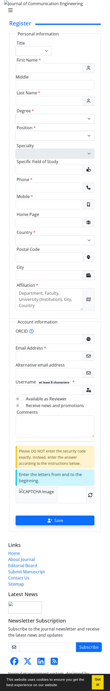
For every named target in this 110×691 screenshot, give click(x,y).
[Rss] (54, 663)
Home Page (28, 214)
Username (45, 382)
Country (26, 232)
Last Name (28, 93)
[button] (60, 685)
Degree (25, 111)
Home (14, 553)
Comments (27, 412)
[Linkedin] (41, 663)
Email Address (31, 348)
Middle (22, 77)
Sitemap (16, 584)
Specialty (25, 146)
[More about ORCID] (31, 331)
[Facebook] (14, 663)
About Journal (21, 559)
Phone (24, 179)
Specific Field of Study (37, 161)
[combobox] (34, 51)
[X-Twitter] (27, 663)
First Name (29, 60)
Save (58, 520)
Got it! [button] (98, 682)
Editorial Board (22, 565)
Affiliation (27, 285)
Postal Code (28, 249)
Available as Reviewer (46, 399)
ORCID (22, 331)
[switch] (20, 399)
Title (21, 43)
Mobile (25, 196)
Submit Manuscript (26, 572)
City (20, 267)
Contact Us (18, 578)
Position (26, 128)
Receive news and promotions (55, 405)
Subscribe (88, 647)
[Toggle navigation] (53, 10)
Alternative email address (40, 365)
